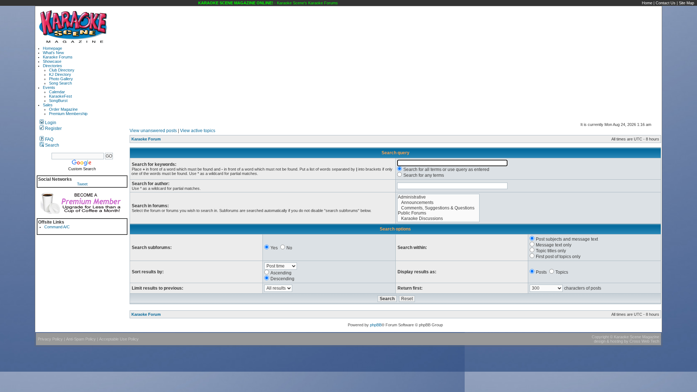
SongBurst (58, 100)
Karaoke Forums (58, 57)
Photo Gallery (61, 79)
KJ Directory (60, 74)
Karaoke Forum (146, 139)
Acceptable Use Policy (119, 339)
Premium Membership (68, 113)
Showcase (52, 61)
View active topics (197, 130)
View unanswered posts (153, 130)
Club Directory (61, 70)
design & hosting (608, 341)
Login (50, 122)
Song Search (60, 83)
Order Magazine (63, 109)
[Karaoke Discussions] (438, 218)
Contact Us (666, 3)
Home (647, 3)
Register (53, 128)
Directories (52, 66)
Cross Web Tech (644, 341)
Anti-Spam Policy (81, 339)
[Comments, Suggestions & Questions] (438, 208)
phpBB (376, 325)
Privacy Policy (50, 339)
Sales (48, 105)
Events (49, 87)
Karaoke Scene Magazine (636, 337)
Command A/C (57, 227)
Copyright (600, 337)
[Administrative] (438, 197)
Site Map (686, 3)
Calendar (57, 92)
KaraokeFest (60, 96)
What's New (53, 52)
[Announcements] (438, 202)
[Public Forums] (438, 213)
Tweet (82, 184)
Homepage (52, 48)
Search (51, 145)
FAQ (48, 139)
